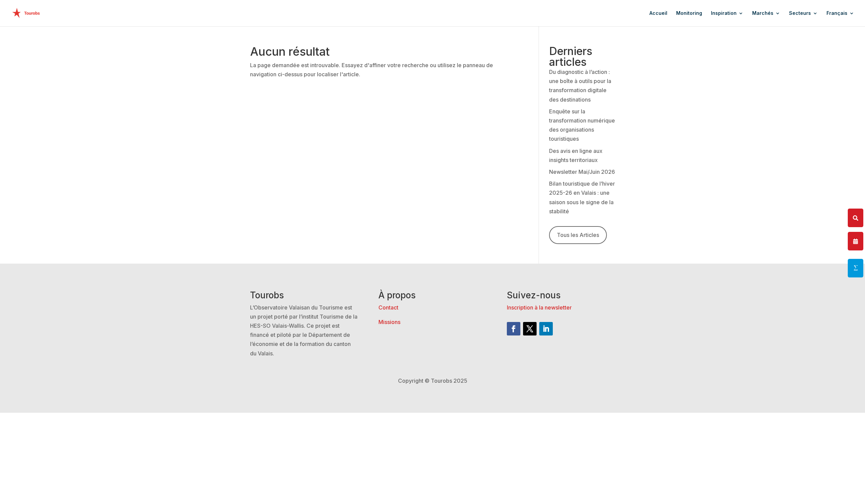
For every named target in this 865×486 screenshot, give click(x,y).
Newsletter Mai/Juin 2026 (582, 171)
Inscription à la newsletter (539, 307)
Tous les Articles (578, 235)
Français (836, 13)
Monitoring (689, 13)
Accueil (658, 13)
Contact (388, 307)
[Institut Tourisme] (855, 268)
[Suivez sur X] (530, 328)
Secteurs (800, 13)
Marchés (762, 13)
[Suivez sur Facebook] (513, 328)
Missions (389, 322)
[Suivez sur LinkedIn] (546, 328)
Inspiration (724, 13)
